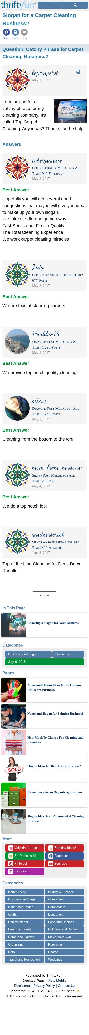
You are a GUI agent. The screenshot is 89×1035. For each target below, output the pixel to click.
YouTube (60, 863)
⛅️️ (78, 991)
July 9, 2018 (17, 662)
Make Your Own (59, 937)
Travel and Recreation (24, 959)
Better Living (17, 892)
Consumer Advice (20, 907)
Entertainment (18, 922)
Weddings (55, 959)
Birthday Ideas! (62, 848)
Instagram (21, 871)
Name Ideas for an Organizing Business (54, 792)
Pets (11, 952)
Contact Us (66, 986)
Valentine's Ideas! (24, 848)
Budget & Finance (61, 892)
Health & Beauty (20, 929)
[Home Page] (18, 3)
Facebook (60, 856)
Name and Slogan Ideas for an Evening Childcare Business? (54, 687)
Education (55, 914)
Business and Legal (22, 654)
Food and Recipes (61, 922)
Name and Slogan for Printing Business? (55, 713)
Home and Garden (21, 937)
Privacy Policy (44, 986)
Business (62, 654)
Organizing (15, 944)
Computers (56, 899)
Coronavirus (56, 907)
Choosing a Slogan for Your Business (53, 623)
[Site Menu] (50, 5)
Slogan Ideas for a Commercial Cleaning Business (55, 819)
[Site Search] (75, 5)
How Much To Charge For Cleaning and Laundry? (55, 740)
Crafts (12, 914)
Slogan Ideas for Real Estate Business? (54, 766)
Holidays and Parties (63, 929)
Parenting (55, 944)
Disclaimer (22, 986)
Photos (53, 952)
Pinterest (20, 863)
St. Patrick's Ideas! (25, 856)
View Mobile (57, 980)
